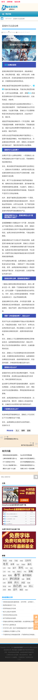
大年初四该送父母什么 (11, 439)
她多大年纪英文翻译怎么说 (28, 458)
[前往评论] (35, 622)
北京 (18, 564)
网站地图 (14, 650)
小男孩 (19, 659)
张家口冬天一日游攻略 (27, 468)
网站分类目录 (33, 647)
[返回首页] (35, 617)
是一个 (5, 579)
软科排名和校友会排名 (10, 615)
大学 (4, 568)
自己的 (17, 586)
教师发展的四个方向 (9, 605)
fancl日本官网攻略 (26, 455)
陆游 (26, 590)
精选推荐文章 (7, 650)
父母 (4, 583)
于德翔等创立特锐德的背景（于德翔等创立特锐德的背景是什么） (19, 634)
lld (7, 32)
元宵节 (28, 560)
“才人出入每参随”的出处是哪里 (11, 465)
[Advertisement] (19, 681)
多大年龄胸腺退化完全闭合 (28, 462)
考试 (9, 586)
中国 (10, 561)
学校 (9, 568)
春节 (17, 575)
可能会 (23, 564)
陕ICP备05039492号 (28, 650)
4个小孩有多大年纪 (9, 462)
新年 (4, 575)
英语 (25, 586)
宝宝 (27, 568)
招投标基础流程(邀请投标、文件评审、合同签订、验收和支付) (11, 455)
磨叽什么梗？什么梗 (9, 468)
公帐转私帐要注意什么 (10, 458)
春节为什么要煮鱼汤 (9, 625)
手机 (25, 571)
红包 (4, 586)
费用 (9, 590)
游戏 (28, 578)
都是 (21, 589)
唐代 (29, 564)
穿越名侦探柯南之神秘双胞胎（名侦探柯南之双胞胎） (19, 621)
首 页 (3, 2)
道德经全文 (6, 425)
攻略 (31, 571)
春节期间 (26, 575)
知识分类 (17, 2)
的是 (23, 582)
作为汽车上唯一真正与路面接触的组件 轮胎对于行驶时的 (19, 628)
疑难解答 (20, 650)
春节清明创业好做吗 (9, 618)
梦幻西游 (14, 578)
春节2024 (8, 19)
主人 (30, 93)
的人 (16, 582)
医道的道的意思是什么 (27, 465)
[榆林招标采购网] (19, 7)
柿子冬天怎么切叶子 (27, 445)
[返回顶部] (35, 627)
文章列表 (9, 2)
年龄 (14, 571)
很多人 (19, 571)
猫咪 (23, 430)
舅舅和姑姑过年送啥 (9, 608)
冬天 (5, 564)
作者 (21, 561)
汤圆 (23, 579)
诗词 (4, 590)
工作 (4, 571)
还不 (15, 589)
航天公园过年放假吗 (9, 612)
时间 (10, 575)
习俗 (16, 560)
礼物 (28, 583)
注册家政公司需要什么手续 (11, 631)
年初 (9, 571)
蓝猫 (6, 64)
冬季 (12, 564)
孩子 (14, 568)
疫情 (10, 582)
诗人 (31, 586)
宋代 (20, 567)
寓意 (31, 568)
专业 (5, 560)
